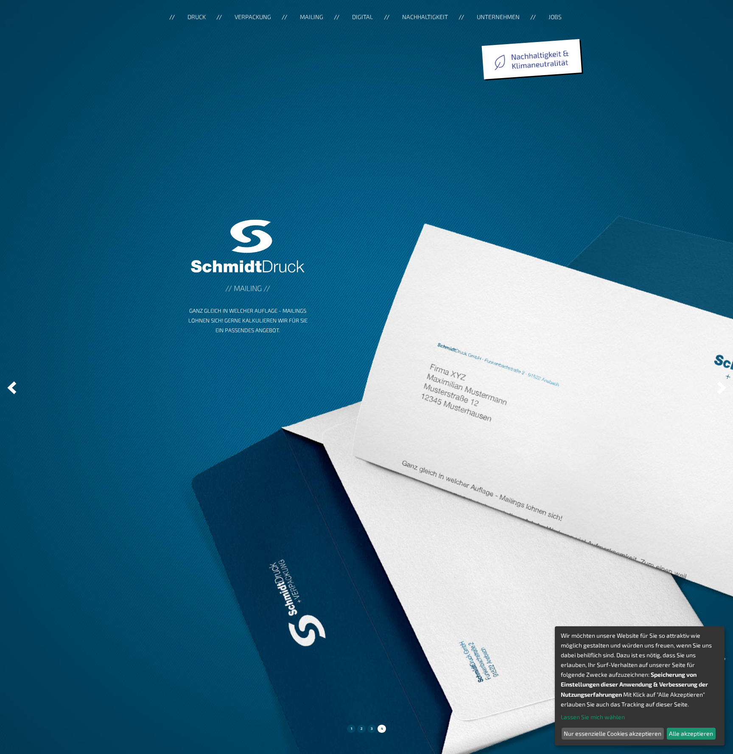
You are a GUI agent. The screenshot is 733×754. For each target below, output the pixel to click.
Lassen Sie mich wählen (593, 716)
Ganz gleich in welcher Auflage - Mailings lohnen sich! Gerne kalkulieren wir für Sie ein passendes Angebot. (248, 320)
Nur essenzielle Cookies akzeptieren (612, 733)
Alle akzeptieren (691, 733)
